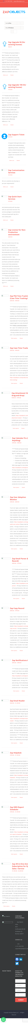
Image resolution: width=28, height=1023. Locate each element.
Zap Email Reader (17, 701)
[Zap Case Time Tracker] (5, 350)
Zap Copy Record (17, 608)
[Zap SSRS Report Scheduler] (5, 809)
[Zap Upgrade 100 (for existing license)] (4, 86)
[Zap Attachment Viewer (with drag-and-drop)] (6, 396)
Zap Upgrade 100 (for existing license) (17, 86)
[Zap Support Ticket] (4, 136)
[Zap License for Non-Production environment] (4, 231)
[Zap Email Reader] (5, 703)
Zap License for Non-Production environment (17, 232)
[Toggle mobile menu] (25, 15)
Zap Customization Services (16, 171)
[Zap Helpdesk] (5, 755)
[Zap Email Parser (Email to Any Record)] (6, 561)
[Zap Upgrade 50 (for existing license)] (4, 44)
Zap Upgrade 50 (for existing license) (16, 43)
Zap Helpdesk (16, 753)
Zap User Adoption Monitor (18, 498)
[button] (3, 1019)
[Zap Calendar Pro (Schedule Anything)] (6, 441)
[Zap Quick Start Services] (4, 198)
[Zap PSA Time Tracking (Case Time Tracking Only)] (5, 298)
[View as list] (15, 31)
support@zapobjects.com (19, 1)
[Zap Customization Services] (4, 172)
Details (12, 75)
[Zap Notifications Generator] (6, 663)
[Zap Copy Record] (5, 610)
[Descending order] (22, 23)
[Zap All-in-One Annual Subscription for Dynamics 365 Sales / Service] (6, 867)
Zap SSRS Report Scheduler (17, 808)
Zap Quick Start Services (15, 197)
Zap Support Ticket (16, 134)
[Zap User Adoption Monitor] (5, 499)
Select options (14, 338)
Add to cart (5, 75)
